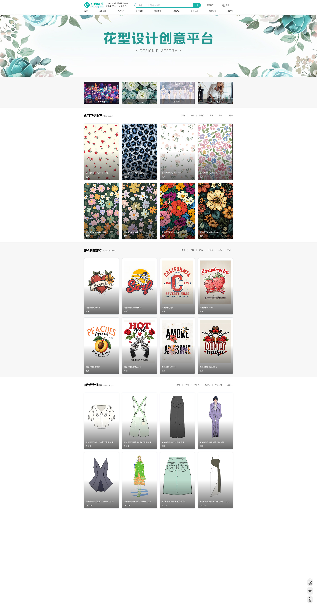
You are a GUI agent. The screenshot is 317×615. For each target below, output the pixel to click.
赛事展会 (212, 11)
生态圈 (230, 11)
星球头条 (194, 11)
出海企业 (157, 11)
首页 (86, 11)
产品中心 (121, 11)
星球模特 (139, 11)
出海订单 (175, 11)
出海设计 (102, 11)
